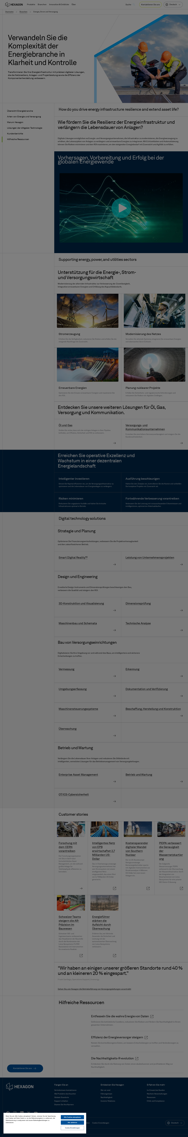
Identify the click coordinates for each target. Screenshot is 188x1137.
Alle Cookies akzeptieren (72, 1117)
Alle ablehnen (72, 1122)
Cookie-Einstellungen (72, 1128)
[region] (44, 1123)
